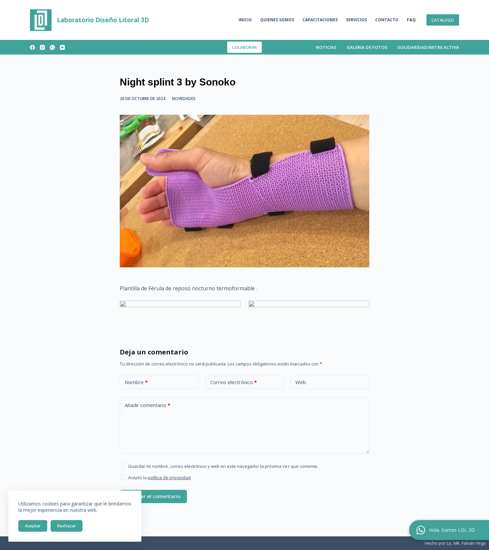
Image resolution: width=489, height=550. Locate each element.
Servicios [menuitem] (356, 20)
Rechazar (66, 526)
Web (300, 382)
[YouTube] (62, 47)
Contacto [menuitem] (387, 20)
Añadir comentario (147, 405)
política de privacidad (169, 478)
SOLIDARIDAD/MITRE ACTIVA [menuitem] (428, 47)
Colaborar (244, 47)
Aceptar (33, 526)
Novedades (184, 98)
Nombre (136, 382)
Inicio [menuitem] (245, 20)
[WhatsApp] (52, 47)
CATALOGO (442, 20)
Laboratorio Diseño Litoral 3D (103, 19)
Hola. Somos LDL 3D (452, 530)
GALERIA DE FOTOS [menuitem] (367, 47)
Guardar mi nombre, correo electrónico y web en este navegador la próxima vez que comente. (223, 466)
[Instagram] (42, 47)
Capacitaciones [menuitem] (320, 20)
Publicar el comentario (153, 496)
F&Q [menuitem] (411, 20)
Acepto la (159, 478)
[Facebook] (32, 47)
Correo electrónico (233, 382)
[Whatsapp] (421, 530)
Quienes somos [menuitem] (277, 20)
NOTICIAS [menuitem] (326, 47)
